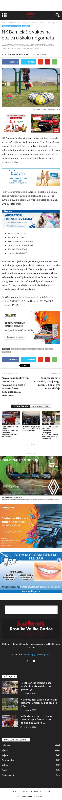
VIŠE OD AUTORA (41, 406)
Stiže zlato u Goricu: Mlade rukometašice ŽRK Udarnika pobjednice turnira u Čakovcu (11, 431)
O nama (23, 791)
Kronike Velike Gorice (18, 54)
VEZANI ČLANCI (21, 406)
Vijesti (26, 26)
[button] (57, 15)
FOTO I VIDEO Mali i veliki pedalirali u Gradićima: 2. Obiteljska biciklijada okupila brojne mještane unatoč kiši (50, 432)
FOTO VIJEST (48, 424)
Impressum (36, 791)
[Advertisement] (31, 5)
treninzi (6, 352)
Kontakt (48, 791)
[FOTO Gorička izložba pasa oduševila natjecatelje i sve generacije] (10, 687)
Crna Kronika (8, 760)
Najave (25, 424)
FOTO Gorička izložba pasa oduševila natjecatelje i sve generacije (36, 686)
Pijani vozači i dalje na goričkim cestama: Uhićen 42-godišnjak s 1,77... (39, 702)
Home (4, 22)
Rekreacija (7, 26)
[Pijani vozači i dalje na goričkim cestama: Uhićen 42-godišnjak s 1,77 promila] (10, 704)
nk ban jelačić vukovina (22, 349)
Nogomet (39, 349)
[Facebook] (28, 661)
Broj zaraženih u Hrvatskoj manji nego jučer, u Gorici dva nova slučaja (47, 383)
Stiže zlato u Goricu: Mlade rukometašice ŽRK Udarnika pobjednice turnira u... (37, 719)
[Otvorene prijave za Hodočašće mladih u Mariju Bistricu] (31, 418)
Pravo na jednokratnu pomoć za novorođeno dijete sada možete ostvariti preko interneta (15, 386)
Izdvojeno (6, 745)
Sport (17, 26)
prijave (49, 349)
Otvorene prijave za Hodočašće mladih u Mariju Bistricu (31, 428)
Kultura (5, 765)
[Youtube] (34, 661)
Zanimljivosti (8, 775)
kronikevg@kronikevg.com (37, 654)
